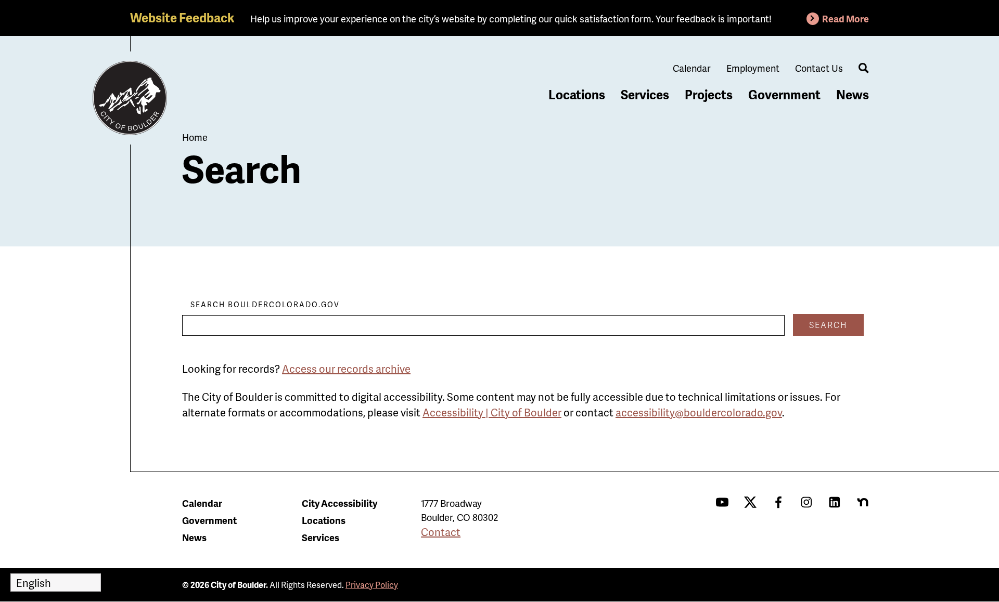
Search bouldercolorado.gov (265, 304)
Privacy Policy (371, 585)
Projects (709, 94)
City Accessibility (339, 502)
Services (645, 94)
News (852, 94)
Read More (845, 18)
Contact (440, 532)
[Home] (130, 98)
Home (195, 136)
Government (784, 94)
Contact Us (819, 67)
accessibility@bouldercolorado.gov (699, 412)
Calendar (692, 67)
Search (828, 325)
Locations (576, 94)
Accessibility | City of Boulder (491, 412)
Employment (752, 67)
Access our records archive (346, 368)
